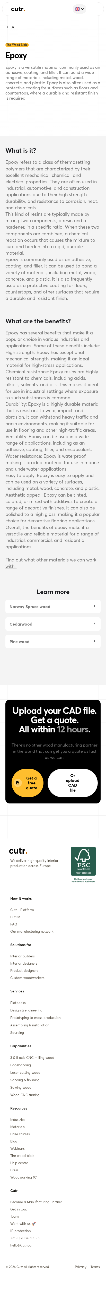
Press (14, 1170)
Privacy (80, 1267)
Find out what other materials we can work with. (51, 563)
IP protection (20, 1231)
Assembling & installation (29, 1025)
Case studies (20, 1134)
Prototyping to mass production (35, 1018)
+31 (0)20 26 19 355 (25, 1238)
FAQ (13, 924)
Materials (17, 1127)
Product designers (24, 970)
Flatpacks (18, 1003)
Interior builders (22, 956)
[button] (94, 9)
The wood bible (22, 1156)
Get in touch (20, 1209)
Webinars (17, 1148)
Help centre (19, 1163)
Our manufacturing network (32, 931)
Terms (95, 1267)
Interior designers (23, 963)
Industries (17, 1120)
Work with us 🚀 (23, 1224)
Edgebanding (20, 1065)
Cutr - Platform (22, 910)
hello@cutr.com (22, 1245)
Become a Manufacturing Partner (36, 1202)
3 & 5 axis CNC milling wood (32, 1057)
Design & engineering (26, 1010)
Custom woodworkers (27, 978)
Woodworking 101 (24, 1177)
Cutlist (15, 917)
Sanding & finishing (25, 1080)
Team (14, 1216)
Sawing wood (20, 1087)
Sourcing (17, 1033)
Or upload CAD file (73, 783)
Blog (13, 1141)
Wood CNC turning (25, 1095)
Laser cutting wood (25, 1072)
